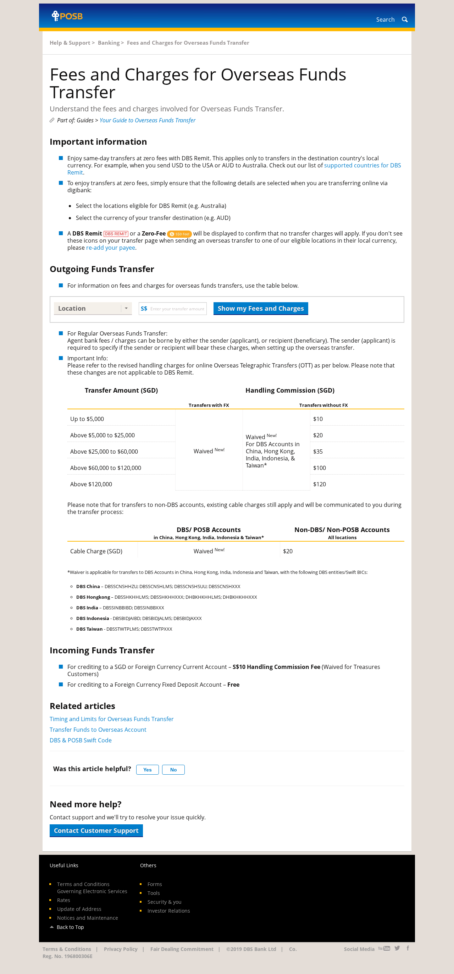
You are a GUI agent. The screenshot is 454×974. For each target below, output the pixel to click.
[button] (93, 308)
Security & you (165, 901)
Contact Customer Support (96, 830)
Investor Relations (169, 910)
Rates (63, 900)
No (173, 770)
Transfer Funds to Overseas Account (98, 730)
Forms (155, 884)
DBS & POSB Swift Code (81, 740)
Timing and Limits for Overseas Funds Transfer (112, 719)
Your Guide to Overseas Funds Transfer (147, 120)
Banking (109, 42)
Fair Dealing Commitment (182, 949)
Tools (154, 893)
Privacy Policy (121, 949)
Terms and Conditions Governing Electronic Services (92, 888)
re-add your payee (110, 247)
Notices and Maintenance (87, 917)
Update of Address (79, 909)
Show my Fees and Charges (261, 308)
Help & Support (70, 42)
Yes (147, 770)
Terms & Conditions (67, 949)
